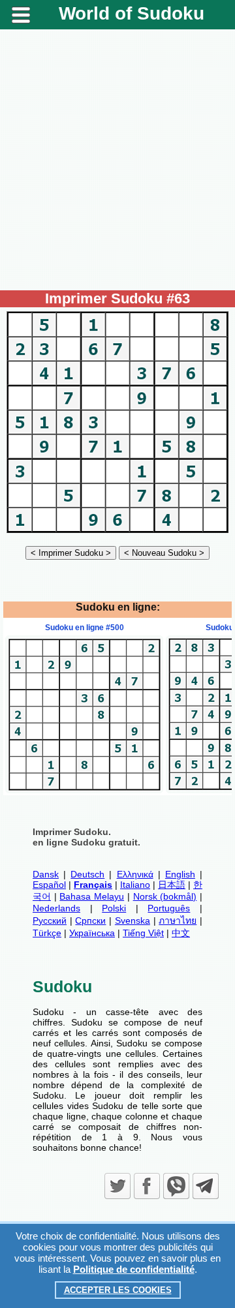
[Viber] (176, 1186)
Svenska (132, 920)
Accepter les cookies (118, 1290)
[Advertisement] (117, 159)
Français (93, 884)
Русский (50, 920)
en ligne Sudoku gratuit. (86, 842)
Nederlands (56, 908)
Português (169, 908)
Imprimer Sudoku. (72, 832)
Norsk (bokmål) (165, 896)
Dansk (46, 874)
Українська (92, 933)
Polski (114, 908)
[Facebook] (147, 1186)
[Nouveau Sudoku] (164, 552)
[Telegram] (206, 1186)
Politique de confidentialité (134, 1269)
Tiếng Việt (143, 933)
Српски (90, 920)
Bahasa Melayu (91, 896)
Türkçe (47, 933)
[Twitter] (117, 1186)
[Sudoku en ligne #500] (84, 790)
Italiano (135, 884)
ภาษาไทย (177, 920)
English (180, 874)
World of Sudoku (131, 13)
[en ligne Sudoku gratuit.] (117, 532)
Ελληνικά (135, 874)
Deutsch (87, 874)
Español (49, 884)
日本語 (171, 884)
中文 (181, 933)
